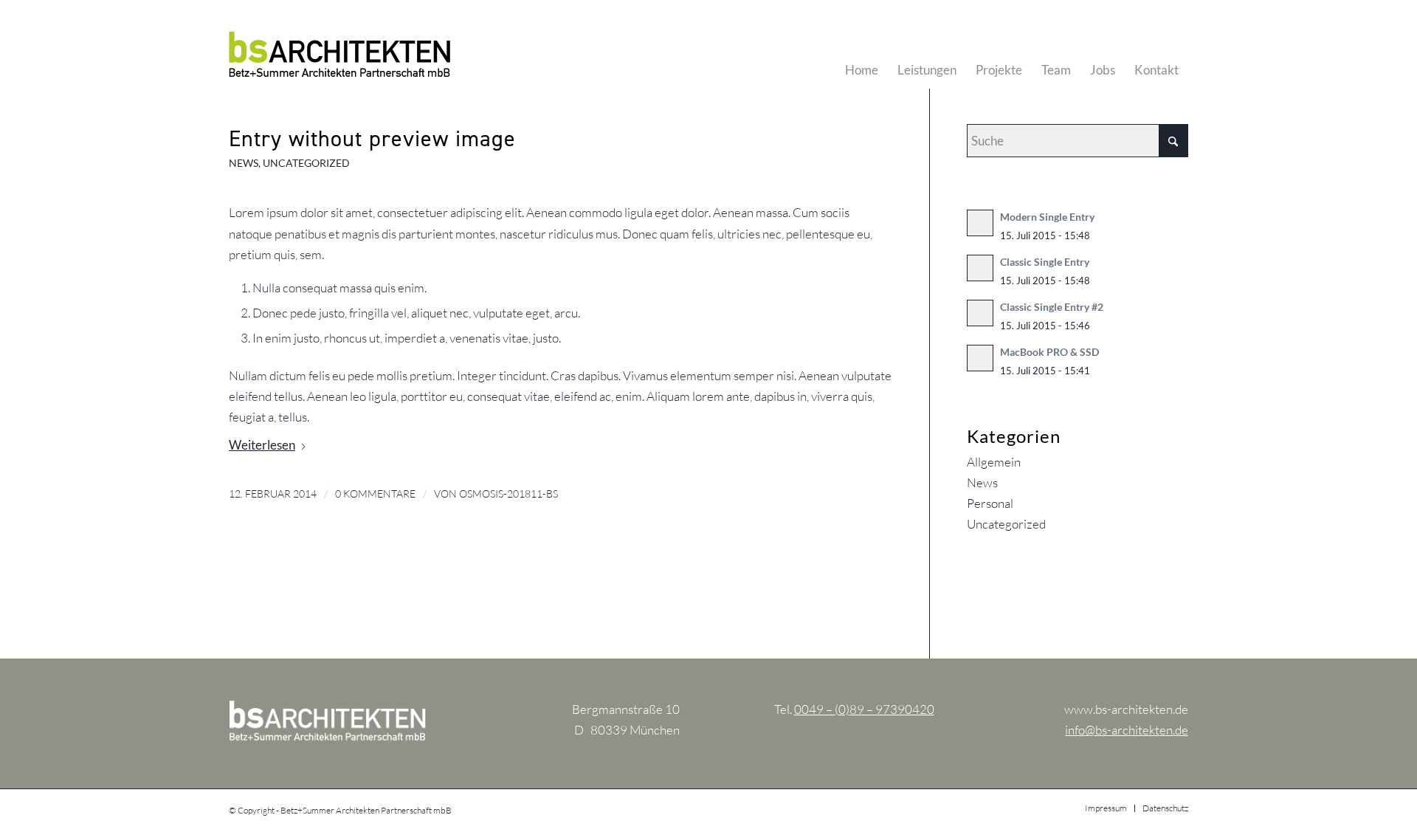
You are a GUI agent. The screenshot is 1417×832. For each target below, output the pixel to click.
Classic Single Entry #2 (1051, 306)
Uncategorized (306, 163)
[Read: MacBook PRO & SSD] (980, 358)
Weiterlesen (262, 445)
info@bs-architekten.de (1126, 730)
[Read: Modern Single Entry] (980, 223)
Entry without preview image (372, 138)
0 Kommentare (375, 493)
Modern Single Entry (1047, 216)
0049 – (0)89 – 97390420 (864, 709)
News (243, 163)
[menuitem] (861, 44)
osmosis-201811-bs (508, 493)
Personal (990, 503)
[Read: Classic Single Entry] (980, 268)
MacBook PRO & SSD (1049, 351)
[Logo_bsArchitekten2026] (339, 44)
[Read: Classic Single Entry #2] (980, 313)
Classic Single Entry (1044, 261)
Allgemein (994, 462)
